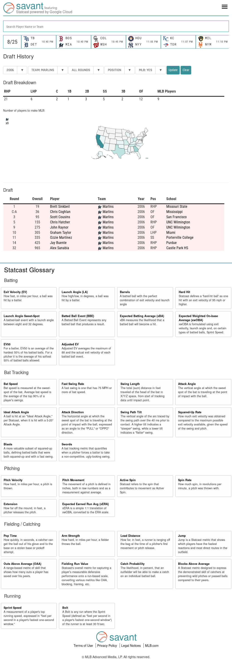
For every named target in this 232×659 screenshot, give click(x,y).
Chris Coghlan (60, 212)
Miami (170, 232)
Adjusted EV (70, 344)
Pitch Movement (73, 480)
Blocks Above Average (194, 564)
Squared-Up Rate (189, 412)
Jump (182, 536)
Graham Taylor (60, 232)
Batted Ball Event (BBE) (78, 316)
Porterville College (179, 237)
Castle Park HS (177, 248)
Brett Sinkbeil (60, 206)
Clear (186, 70)
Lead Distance (130, 536)
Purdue (171, 243)
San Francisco (176, 217)
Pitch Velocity (13, 480)
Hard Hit (184, 292)
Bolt (65, 608)
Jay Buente (58, 243)
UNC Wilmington (178, 222)
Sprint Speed (13, 608)
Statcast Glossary (29, 269)
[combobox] (116, 26)
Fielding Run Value (75, 564)
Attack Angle (187, 384)
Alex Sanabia (59, 248)
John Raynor (59, 227)
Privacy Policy (107, 645)
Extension (10, 504)
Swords (67, 444)
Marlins (108, 206)
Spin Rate (184, 480)
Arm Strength (71, 536)
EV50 (7, 344)
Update (173, 70)
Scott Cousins (60, 217)
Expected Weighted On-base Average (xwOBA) (198, 318)
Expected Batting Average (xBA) (142, 316)
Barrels (125, 292)
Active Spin (128, 480)
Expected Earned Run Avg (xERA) (85, 504)
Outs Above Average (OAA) (22, 564)
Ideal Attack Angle (16, 412)
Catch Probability (133, 564)
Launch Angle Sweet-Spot (21, 316)
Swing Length (130, 384)
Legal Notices (131, 645)
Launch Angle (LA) (75, 292)
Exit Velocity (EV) (15, 292)
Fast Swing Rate (73, 384)
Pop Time (10, 536)
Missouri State (176, 206)
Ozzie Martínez (61, 237)
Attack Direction (73, 412)
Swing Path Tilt (131, 412)
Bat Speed (11, 384)
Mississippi (174, 212)
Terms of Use (84, 645)
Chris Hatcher (60, 222)
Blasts (8, 444)
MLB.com (152, 645)
